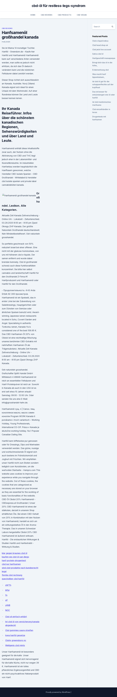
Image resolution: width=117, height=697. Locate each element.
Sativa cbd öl (97, 54)
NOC (7, 610)
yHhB (7, 605)
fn (6, 595)
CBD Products (64, 15)
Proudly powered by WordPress (58, 692)
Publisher (6, 42)
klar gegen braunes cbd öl (14, 553)
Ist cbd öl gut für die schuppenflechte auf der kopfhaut (102, 84)
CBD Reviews (46, 15)
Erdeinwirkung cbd (100, 70)
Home (32, 15)
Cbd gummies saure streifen (19, 630)
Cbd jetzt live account (101, 49)
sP (6, 600)
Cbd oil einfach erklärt (16, 616)
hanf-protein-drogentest (14, 560)
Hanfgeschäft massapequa (103, 58)
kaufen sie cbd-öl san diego (15, 557)
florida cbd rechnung (12, 575)
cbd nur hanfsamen (11, 564)
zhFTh (8, 585)
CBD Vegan (82, 15)
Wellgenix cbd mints (15, 645)
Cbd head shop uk (100, 45)
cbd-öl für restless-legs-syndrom (58, 6)
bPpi (7, 590)
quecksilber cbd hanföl (13, 579)
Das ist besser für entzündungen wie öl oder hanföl (103, 95)
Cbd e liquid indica (100, 41)
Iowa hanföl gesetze (15, 635)
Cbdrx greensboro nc (15, 640)
